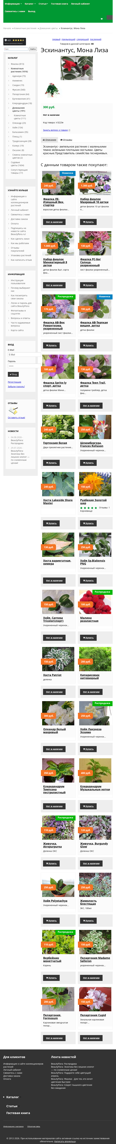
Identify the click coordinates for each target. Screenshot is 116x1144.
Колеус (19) (18, 145)
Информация (12, 3)
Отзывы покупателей (17, 249)
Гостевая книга (18, 1113)
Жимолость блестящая (88, 902)
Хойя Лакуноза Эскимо (91, 730)
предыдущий (68, 39)
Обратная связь (33, 1126)
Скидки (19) (18, 85)
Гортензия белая (55, 443)
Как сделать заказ (20, 238)
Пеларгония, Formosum (52, 1016)
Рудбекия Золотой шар (93, 501)
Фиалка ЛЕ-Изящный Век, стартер (53, 202)
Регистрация (14, 382)
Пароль (12, 361)
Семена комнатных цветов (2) (22, 156)
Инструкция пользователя (18, 282)
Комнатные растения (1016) (19, 70)
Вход (14, 374)
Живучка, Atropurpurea (52, 845)
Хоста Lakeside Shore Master (58, 501)
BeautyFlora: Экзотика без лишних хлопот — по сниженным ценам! (20, 456)
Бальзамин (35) (20, 132)
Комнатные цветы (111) (20, 117)
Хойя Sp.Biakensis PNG (92, 562)
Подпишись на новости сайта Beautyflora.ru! (18, 231)
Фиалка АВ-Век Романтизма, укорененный (54, 325)
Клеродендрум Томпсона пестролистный (54, 789)
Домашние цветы (48, 28)
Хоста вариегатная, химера (57, 562)
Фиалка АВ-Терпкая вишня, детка (94, 324)
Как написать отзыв (21, 259)
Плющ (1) (17, 136)
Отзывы (67, 139)
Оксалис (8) (18, 150)
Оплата (15, 223)
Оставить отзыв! (16, 417)
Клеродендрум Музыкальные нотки (95, 788)
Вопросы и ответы (20, 318)
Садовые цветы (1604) (17, 164)
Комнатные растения (25, 28)
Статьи (43, 3)
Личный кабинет (20, 209)
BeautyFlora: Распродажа (17, 442)
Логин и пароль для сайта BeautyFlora (21, 304)
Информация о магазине (13, 1126)
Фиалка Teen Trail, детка (93, 384)
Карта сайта (17, 330)
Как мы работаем (20, 243)
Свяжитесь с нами (20, 214)
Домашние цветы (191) (18, 109)
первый (56, 39)
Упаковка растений (21, 255)
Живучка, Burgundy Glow (94, 845)
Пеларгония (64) (20, 94)
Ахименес (17, 80)
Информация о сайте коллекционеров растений (19, 201)
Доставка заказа (19, 219)
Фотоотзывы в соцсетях (18, 312)
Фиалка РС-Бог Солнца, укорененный (90, 262)
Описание (50, 139)
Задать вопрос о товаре (55, 130)
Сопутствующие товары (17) (19, 171)
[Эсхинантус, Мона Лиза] (77, 67)
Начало (7, 28)
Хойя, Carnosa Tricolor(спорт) (53, 619)
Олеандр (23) (19, 122)
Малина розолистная (89, 619)
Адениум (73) (19, 76)
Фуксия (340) (18, 89)
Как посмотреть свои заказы (19, 297)
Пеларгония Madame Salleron (95, 959)
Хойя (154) (17, 127)
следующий (83, 39)
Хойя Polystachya (55, 901)
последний (95, 39)
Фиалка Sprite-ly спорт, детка (54, 384)
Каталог (29, 3)
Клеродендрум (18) (22, 103)
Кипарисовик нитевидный (90, 676)
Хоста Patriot (52, 675)
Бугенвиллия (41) (21, 98)
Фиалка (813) (17, 63)
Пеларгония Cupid (93, 1015)
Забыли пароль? (16, 386)
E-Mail (11, 349)
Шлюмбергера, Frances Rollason (91, 444)
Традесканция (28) (21, 141)
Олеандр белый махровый (54, 730)
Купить (89, 221)
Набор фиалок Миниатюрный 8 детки (55, 262)
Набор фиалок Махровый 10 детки (94, 200)
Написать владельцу (65, 1141)
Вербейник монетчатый (52, 959)
